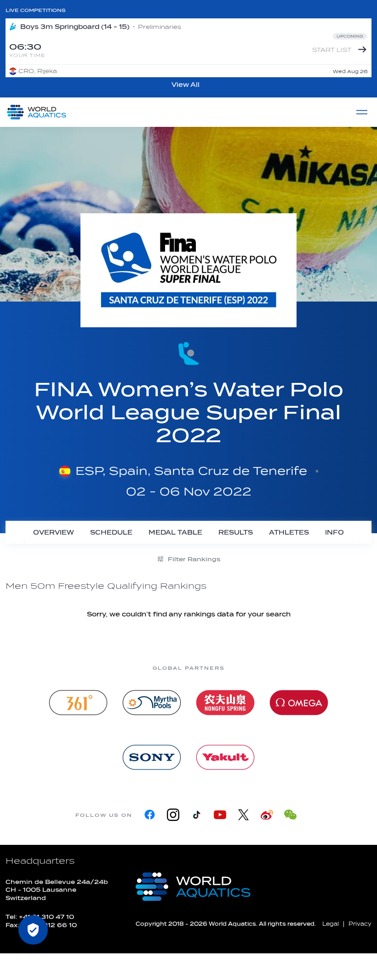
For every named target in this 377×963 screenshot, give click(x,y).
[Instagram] (173, 814)
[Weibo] (267, 814)
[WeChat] (290, 814)
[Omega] (299, 702)
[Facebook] (149, 814)
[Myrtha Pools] (152, 702)
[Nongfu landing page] (225, 702)
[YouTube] (220, 814)
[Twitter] (243, 814)
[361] (78, 702)
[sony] (152, 757)
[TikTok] (196, 814)
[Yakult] (225, 757)
